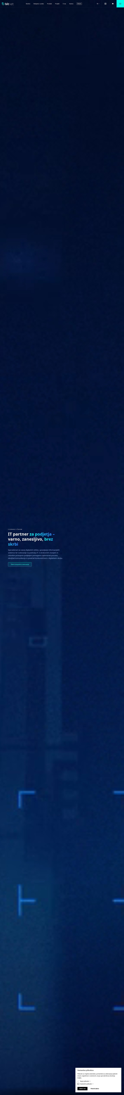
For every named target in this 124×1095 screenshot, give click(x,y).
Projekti (57, 3)
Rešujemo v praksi (39, 3)
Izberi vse (82, 1089)
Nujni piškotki (84, 1081)
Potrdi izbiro (95, 1089)
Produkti (49, 3)
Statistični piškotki (86, 1084)
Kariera (71, 3)
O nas (64, 3)
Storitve (28, 3)
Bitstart (79, 3)
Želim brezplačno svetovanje (20, 564)
